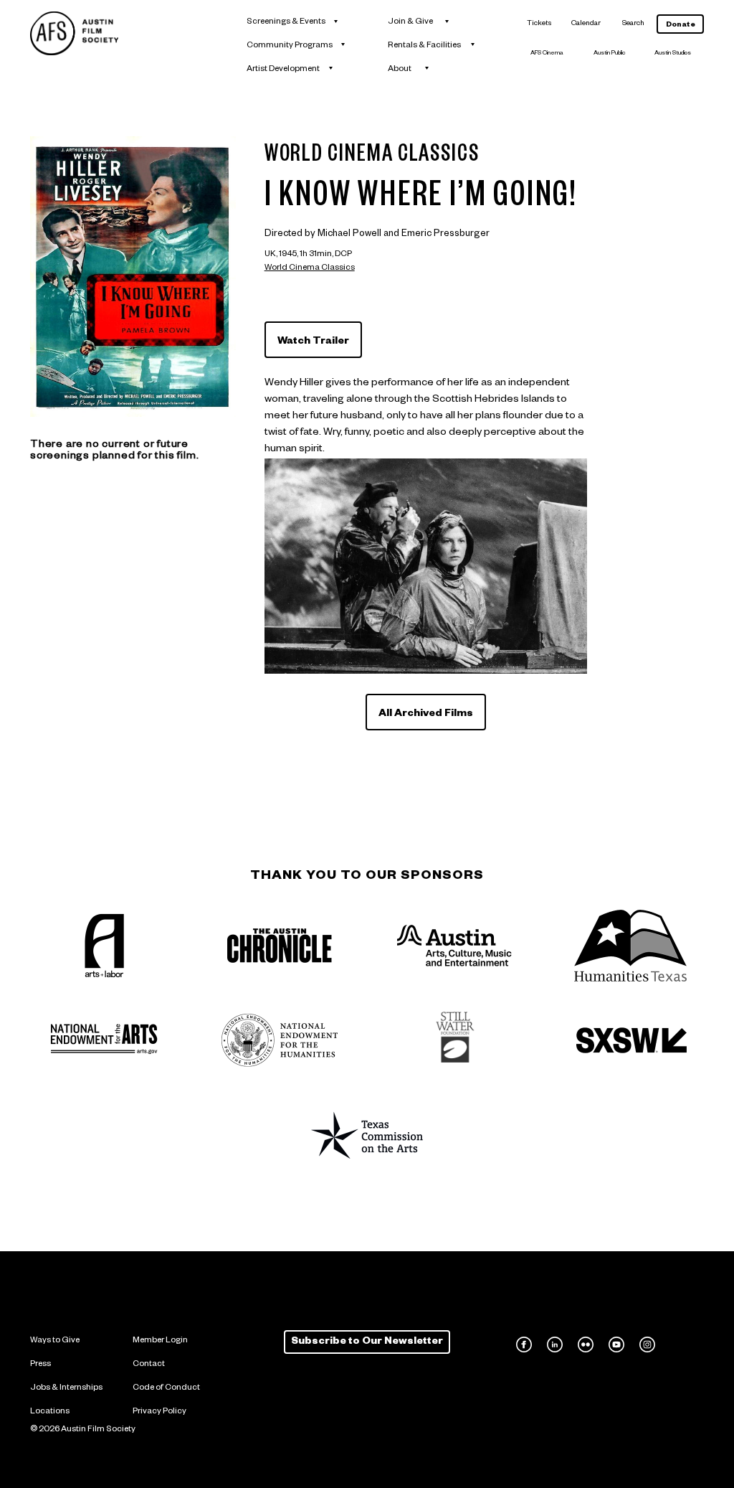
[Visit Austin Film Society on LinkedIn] (554, 1344)
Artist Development (283, 70)
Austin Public (609, 53)
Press (40, 1365)
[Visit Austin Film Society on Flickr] (585, 1344)
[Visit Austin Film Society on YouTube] (616, 1344)
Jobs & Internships (66, 1388)
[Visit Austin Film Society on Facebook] (524, 1344)
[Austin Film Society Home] (74, 33)
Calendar (586, 24)
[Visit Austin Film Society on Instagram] (647, 1344)
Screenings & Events (286, 22)
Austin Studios (672, 53)
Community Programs (290, 46)
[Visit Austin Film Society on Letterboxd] (678, 1344)
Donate (680, 25)
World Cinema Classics (309, 268)
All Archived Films (425, 714)
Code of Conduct (166, 1388)
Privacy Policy (159, 1412)
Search (633, 24)
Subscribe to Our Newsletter (367, 1342)
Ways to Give (55, 1341)
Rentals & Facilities (424, 46)
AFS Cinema (546, 53)
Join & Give (410, 22)
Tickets (539, 24)
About (399, 70)
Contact (149, 1365)
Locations (50, 1412)
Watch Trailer (313, 342)
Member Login (160, 1341)
